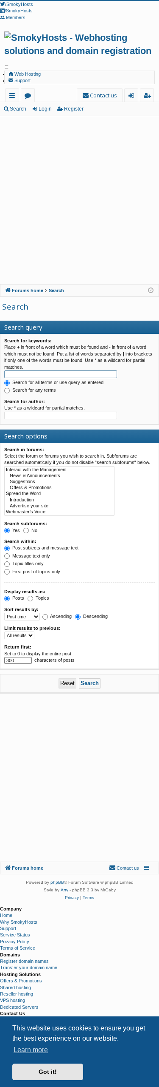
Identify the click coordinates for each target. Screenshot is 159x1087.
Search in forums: (24, 449)
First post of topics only (35, 571)
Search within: (20, 541)
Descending (95, 616)
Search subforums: (25, 523)
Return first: (17, 646)
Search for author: (24, 401)
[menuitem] (99, 95)
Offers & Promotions (21, 980)
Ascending (60, 616)
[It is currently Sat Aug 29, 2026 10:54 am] (150, 291)
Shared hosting (15, 987)
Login (45, 109)
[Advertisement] (79, 200)
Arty (64, 890)
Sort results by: (21, 609)
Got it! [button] (48, 1071)
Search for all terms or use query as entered (57, 382)
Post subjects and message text (44, 547)
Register (74, 109)
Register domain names (24, 961)
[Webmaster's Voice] (59, 512)
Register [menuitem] (148, 96)
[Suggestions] (59, 482)
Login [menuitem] (133, 96)
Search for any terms (33, 390)
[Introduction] (59, 500)
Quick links (14, 96)
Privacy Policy (14, 941)
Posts (17, 597)
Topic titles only (27, 563)
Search (18, 109)
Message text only (30, 555)
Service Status (15, 934)
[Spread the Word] (59, 494)
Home (6, 915)
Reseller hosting (16, 993)
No (33, 530)
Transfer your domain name (28, 967)
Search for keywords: (28, 340)
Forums (29, 96)
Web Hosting (27, 74)
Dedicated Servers (19, 1007)
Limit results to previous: (32, 628)
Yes (15, 530)
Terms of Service (17, 947)
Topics (41, 597)
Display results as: (24, 591)
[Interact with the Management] (59, 470)
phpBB (57, 882)
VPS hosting (12, 1000)
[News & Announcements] (59, 476)
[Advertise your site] (59, 506)
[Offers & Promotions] (59, 488)
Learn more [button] (31, 1049)
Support (22, 80)
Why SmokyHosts (18, 922)
